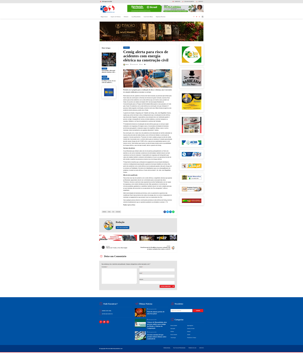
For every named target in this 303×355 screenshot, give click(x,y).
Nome (141, 266)
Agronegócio (190, 325)
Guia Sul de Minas (148, 16)
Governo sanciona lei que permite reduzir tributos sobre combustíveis (156, 336)
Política (172, 331)
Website (141, 279)
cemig (109, 211)
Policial (188, 331)
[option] (147, 78)
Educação (173, 328)
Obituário (126, 16)
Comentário (105, 266)
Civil (113, 211)
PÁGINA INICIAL (166, 347)
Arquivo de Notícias (116, 16)
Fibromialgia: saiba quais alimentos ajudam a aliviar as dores (109, 72)
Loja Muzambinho (136, 16)
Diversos (105, 54)
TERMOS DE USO (192, 347)
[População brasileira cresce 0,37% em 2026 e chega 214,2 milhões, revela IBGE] (109, 59)
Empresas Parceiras (160, 16)
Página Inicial (104, 16)
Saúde (188, 334)
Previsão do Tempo (191, 337)
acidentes (104, 211)
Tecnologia (173, 337)
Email (141, 273)
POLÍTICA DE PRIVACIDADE (179, 347)
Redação (127, 64)
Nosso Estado (105, 78)
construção (118, 211)
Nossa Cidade (174, 325)
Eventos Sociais (191, 328)
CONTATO (201, 347)
